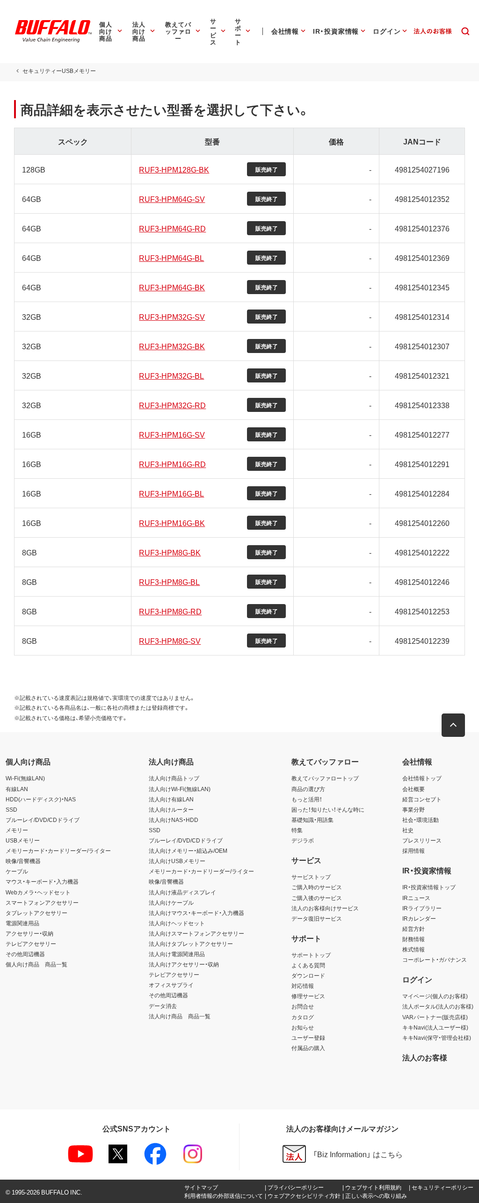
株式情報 (413, 949)
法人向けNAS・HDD (173, 819)
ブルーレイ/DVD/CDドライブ (43, 819)
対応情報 (302, 985)
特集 (297, 830)
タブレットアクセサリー (36, 912)
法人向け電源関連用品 (177, 954)
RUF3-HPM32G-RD (172, 405)
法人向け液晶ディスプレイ (182, 892)
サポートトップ (311, 955)
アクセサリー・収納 (29, 933)
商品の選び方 (308, 789)
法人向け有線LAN (171, 799)
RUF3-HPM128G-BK (174, 169)
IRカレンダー (419, 918)
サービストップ (311, 876)
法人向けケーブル (171, 902)
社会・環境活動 (420, 819)
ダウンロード (308, 975)
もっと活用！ (306, 799)
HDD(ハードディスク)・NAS (41, 799)
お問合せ (302, 1006)
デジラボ (302, 840)
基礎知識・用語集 (312, 819)
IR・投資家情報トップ (429, 887)
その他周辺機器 (25, 954)
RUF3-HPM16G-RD (172, 463)
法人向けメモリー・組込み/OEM (188, 850)
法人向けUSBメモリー (177, 861)
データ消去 (163, 1005)
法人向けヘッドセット (177, 923)
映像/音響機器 (23, 861)
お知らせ (302, 1027)
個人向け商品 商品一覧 (36, 964)
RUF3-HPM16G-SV (172, 434)
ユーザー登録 (308, 1037)
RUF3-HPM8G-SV (170, 640)
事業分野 (413, 809)
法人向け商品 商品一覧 (179, 1016)
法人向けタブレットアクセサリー (191, 943)
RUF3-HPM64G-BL (171, 257)
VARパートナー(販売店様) (435, 1017)
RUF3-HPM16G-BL (171, 493)
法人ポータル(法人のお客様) (437, 1006)
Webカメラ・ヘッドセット (38, 892)
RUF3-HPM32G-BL (171, 375)
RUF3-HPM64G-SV (172, 198)
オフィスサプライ (171, 984)
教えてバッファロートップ (325, 778)
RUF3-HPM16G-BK (172, 522)
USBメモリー (23, 840)
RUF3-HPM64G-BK (172, 287)
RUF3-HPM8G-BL (169, 581)
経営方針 (413, 928)
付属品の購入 (308, 1048)
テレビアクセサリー (31, 943)
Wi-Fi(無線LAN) (25, 778)
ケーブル (17, 871)
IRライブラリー (422, 908)
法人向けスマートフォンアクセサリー (196, 933)
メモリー (17, 830)
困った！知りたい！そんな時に (327, 809)
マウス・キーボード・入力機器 (42, 881)
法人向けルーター (171, 809)
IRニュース (416, 897)
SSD (11, 809)
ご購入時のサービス (316, 887)
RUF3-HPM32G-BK (172, 346)
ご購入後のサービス (316, 897)
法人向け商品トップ (174, 778)
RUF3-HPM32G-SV (172, 316)
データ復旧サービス (316, 918)
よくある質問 (308, 965)
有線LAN (17, 789)
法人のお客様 (424, 1057)
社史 (408, 830)
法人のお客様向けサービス (325, 908)
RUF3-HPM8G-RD (170, 611)
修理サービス (308, 996)
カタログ (302, 1017)
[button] (453, 725)
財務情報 (413, 939)
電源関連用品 (22, 923)
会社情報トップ (422, 778)
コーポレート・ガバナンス (434, 959)
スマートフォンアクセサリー (42, 902)
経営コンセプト (422, 799)
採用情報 (413, 850)
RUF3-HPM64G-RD (172, 228)
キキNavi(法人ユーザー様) (435, 1027)
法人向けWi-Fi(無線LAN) (179, 789)
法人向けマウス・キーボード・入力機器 (196, 912)
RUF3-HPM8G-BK (170, 552)
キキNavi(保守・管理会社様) (436, 1037)
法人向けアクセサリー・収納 (184, 964)
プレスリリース (422, 840)
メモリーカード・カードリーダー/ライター (58, 850)
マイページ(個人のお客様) (435, 996)
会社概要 (413, 789)
